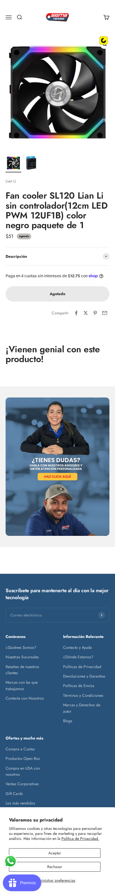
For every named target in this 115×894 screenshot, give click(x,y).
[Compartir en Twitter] (85, 313)
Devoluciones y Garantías (84, 676)
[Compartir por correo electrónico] (104, 313)
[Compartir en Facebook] (76, 313)
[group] (57, 466)
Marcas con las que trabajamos (22, 685)
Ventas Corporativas (22, 784)
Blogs (67, 721)
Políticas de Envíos (78, 685)
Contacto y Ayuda (77, 647)
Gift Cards (14, 793)
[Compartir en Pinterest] (95, 313)
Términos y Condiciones (83, 695)
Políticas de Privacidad (82, 666)
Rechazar (54, 866)
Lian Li (11, 181)
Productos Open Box (23, 758)
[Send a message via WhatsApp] (10, 861)
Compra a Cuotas (20, 749)
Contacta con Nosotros (25, 698)
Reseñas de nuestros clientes (22, 670)
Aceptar (54, 853)
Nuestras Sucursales (22, 657)
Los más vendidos (20, 803)
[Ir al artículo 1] (13, 163)
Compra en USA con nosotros (23, 771)
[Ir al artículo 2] (31, 163)
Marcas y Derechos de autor (81, 708)
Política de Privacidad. (80, 838)
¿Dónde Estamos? (78, 657)
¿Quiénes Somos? (21, 647)
